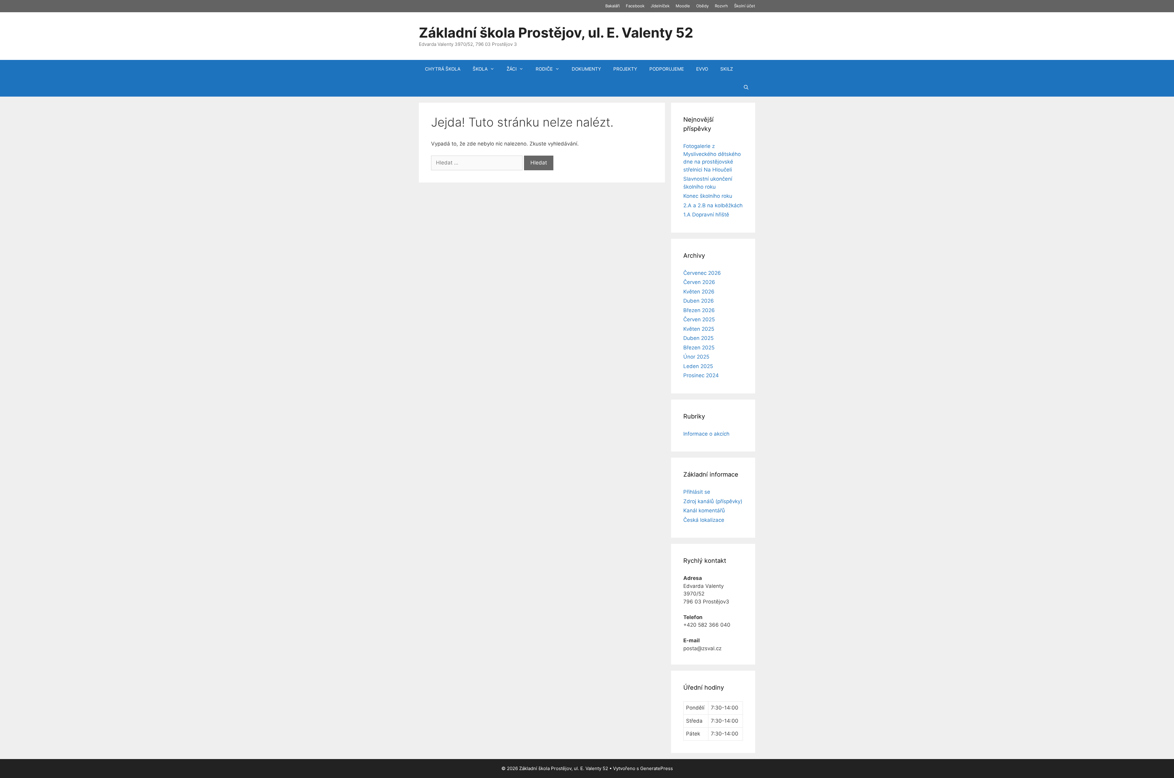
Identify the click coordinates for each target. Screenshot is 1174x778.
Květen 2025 (698, 329)
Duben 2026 (698, 301)
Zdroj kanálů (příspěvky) (712, 501)
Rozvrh (721, 5)
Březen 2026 (699, 310)
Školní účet (744, 5)
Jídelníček (660, 5)
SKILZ (726, 69)
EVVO (702, 69)
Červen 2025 (699, 319)
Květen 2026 (698, 292)
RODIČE (544, 69)
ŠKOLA (480, 69)
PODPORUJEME (666, 69)
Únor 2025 (696, 357)
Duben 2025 (698, 338)
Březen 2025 (698, 348)
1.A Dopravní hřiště (706, 215)
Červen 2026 (699, 282)
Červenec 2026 (702, 273)
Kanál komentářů (704, 510)
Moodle (683, 5)
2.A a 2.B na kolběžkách (713, 205)
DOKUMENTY (586, 69)
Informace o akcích (706, 434)
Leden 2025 (698, 366)
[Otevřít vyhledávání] (746, 87)
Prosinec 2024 (701, 375)
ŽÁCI (512, 69)
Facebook (635, 5)
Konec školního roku (707, 196)
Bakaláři (612, 5)
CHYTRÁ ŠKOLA (442, 69)
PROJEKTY (625, 69)
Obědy (702, 5)
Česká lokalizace (703, 520)
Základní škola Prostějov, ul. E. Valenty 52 (556, 32)
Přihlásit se (696, 492)
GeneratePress (656, 768)
